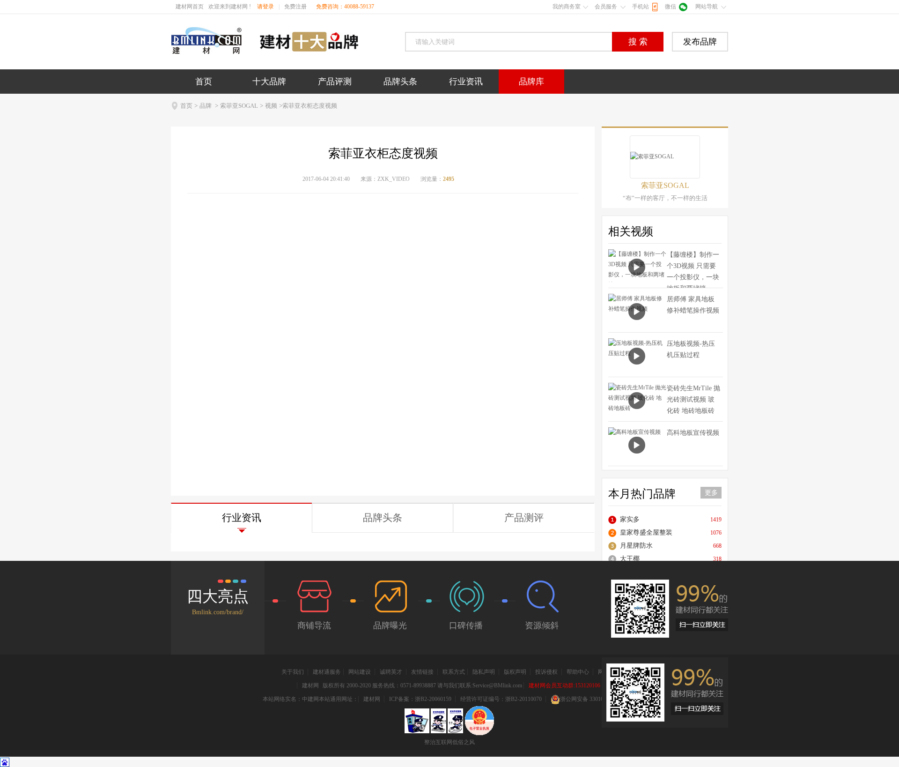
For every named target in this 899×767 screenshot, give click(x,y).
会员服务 (606, 6)
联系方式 (453, 672)
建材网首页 (190, 6)
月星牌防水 (636, 545)
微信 (670, 6)
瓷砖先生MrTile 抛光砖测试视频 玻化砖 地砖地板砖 (693, 399)
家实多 (630, 519)
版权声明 (515, 672)
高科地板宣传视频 (693, 432)
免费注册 (295, 6)
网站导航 (706, 6)
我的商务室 (567, 6)
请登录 (265, 6)
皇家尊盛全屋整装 (646, 532)
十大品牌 (269, 81)
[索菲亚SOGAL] (665, 157)
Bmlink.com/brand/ (217, 612)
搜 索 (638, 41)
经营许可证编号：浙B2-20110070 (501, 699)
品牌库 (531, 81)
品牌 (205, 105)
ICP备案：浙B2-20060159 (420, 699)
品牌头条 (400, 81)
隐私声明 (483, 672)
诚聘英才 (391, 672)
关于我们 (292, 672)
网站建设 (359, 672)
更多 (711, 492)
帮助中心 (578, 672)
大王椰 (630, 558)
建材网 (310, 685)
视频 (271, 105)
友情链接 (422, 672)
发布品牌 (700, 41)
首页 (203, 81)
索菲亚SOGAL (239, 105)
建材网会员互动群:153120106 (564, 685)
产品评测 (335, 81)
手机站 (640, 6)
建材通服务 (327, 672)
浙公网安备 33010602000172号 (597, 699)
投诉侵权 (546, 672)
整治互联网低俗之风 (449, 742)
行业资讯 (466, 81)
